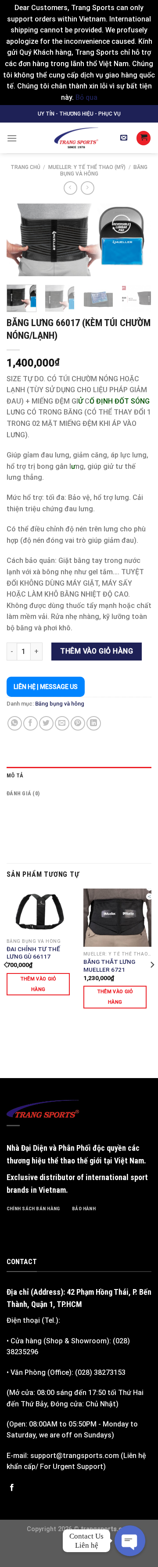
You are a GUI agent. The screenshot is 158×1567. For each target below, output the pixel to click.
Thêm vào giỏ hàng (96, 651)
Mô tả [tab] (15, 775)
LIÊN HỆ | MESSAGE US (46, 686)
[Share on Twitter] (46, 723)
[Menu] (12, 138)
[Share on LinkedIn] (93, 723)
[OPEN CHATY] (130, 1540)
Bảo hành (84, 1209)
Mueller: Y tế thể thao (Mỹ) (87, 167)
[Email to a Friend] (62, 723)
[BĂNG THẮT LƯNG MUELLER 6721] (117, 918)
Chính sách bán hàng (33, 1209)
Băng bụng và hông (59, 703)
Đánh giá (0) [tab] (23, 793)
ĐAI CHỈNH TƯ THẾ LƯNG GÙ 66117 (33, 952)
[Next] (137, 240)
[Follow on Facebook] (11, 1488)
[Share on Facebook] (30, 723)
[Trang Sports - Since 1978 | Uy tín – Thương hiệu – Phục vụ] (76, 138)
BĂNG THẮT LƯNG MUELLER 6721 (109, 965)
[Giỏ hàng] (143, 138)
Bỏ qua (86, 97)
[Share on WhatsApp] (14, 723)
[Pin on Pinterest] (78, 723)
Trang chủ (25, 167)
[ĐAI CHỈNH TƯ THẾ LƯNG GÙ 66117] (41, 911)
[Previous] (21, 240)
